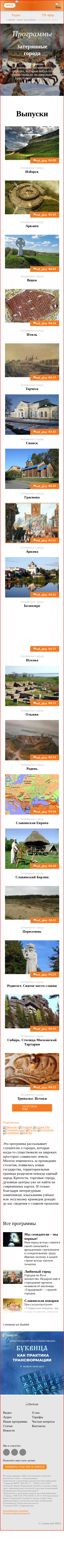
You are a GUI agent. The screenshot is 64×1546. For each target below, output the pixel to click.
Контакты (38, 1426)
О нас (36, 1412)
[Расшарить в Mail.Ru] (26, 1132)
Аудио (7, 1417)
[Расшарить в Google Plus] (41, 1127)
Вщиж (32, 280)
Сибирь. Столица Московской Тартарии (32, 1042)
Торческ (32, 389)
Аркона (32, 551)
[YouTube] (6, 1452)
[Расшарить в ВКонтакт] (10, 1127)
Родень (32, 769)
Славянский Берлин (32, 877)
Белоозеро (32, 606)
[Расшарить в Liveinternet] (11, 1132)
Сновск (32, 443)
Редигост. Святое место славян (32, 986)
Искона (32, 660)
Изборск (32, 172)
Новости (9, 1430)
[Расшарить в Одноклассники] (14, 1129)
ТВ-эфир (48, 15)
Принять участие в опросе (24, 1466)
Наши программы (26, 19)
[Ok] (22, 1452)
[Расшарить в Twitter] (31, 1129)
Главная (10, 19)
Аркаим (32, 226)
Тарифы (37, 1417)
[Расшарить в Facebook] (25, 1127)
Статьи (8, 1426)
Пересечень (32, 931)
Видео (7, 1412)
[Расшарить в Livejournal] (45, 1129)
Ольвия (32, 714)
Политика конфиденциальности (16, 1513)
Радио (16, 15)
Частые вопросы (43, 1421)
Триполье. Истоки (32, 1098)
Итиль (32, 334)
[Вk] (14, 1452)
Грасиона (32, 497)
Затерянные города (48, 19)
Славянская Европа (32, 823)
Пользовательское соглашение (15, 1511)
